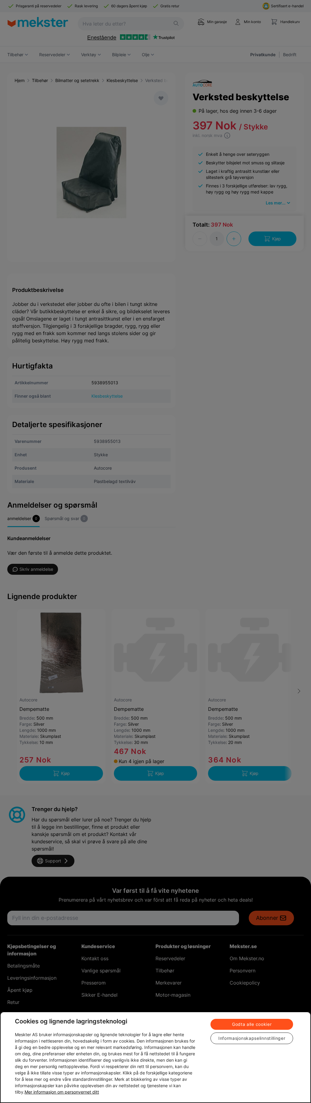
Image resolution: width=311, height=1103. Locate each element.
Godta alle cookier (252, 1024)
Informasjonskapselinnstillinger (251, 1038)
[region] (155, 1057)
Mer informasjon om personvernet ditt (62, 1091)
